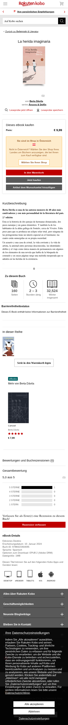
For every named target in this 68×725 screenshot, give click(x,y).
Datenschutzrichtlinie (17, 693)
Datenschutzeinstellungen (34, 718)
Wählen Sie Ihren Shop (34, 162)
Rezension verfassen (34, 524)
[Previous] (3, 12)
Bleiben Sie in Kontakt (17, 624)
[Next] (64, 12)
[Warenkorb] (61, 3)
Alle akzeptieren (34, 704)
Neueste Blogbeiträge (17, 614)
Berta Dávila (36, 101)
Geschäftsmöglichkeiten (18, 604)
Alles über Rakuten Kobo (19, 593)
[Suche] (62, 21)
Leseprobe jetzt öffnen (21, 110)
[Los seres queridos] (8, 354)
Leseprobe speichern (52, 110)
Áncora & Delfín (37, 104)
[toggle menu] (5, 3)
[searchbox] (34, 21)
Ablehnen (34, 711)
